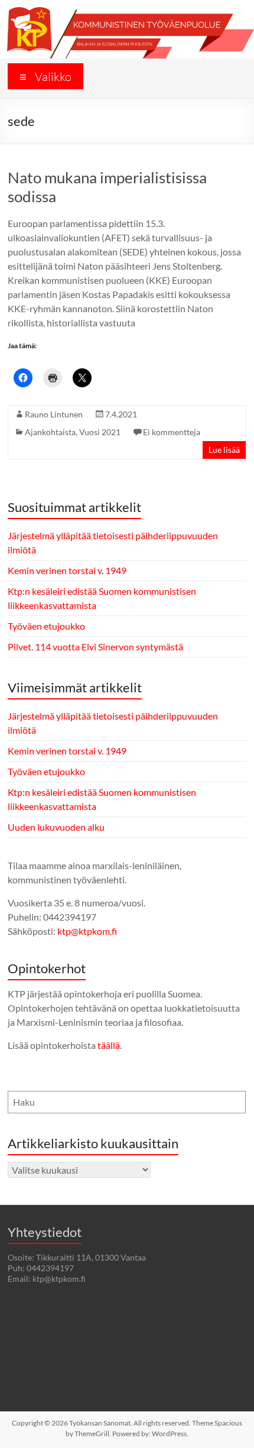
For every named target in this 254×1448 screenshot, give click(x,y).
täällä (108, 1045)
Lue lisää (224, 450)
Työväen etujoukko (46, 625)
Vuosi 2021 (100, 432)
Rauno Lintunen (54, 414)
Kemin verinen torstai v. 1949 (67, 570)
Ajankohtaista (50, 432)
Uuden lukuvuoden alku (56, 826)
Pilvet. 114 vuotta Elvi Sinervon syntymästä (95, 646)
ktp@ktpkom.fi (87, 931)
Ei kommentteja (171, 432)
